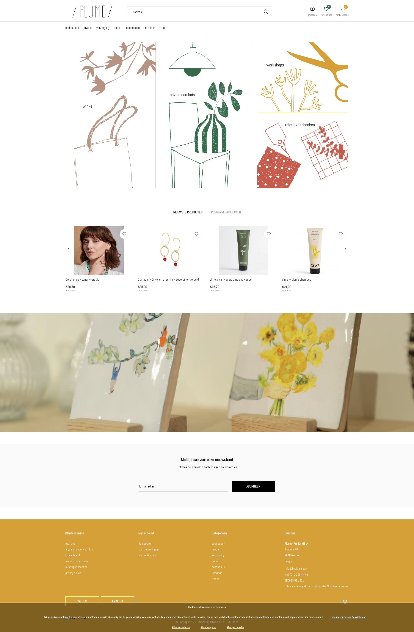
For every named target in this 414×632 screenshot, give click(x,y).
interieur (149, 28)
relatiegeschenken (76, 567)
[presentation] (68, 249)
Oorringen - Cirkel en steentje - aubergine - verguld (168, 279)
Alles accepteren (181, 627)
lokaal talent (72, 555)
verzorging (102, 28)
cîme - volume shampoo (296, 279)
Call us (82, 601)
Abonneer (253, 486)
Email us (117, 601)
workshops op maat (77, 561)
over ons (70, 544)
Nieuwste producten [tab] (187, 212)
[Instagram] (345, 601)
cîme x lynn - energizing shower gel (231, 279)
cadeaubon (72, 28)
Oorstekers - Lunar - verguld (82, 279)
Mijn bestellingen (148, 549)
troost (164, 28)
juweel (88, 28)
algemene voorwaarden (79, 549)
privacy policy (73, 573)
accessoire (133, 28)
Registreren (145, 544)
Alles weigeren (208, 627)
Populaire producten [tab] (226, 212)
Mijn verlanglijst (147, 555)
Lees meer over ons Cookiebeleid (348, 617)
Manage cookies (235, 627)
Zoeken (266, 11)
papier (117, 28)
